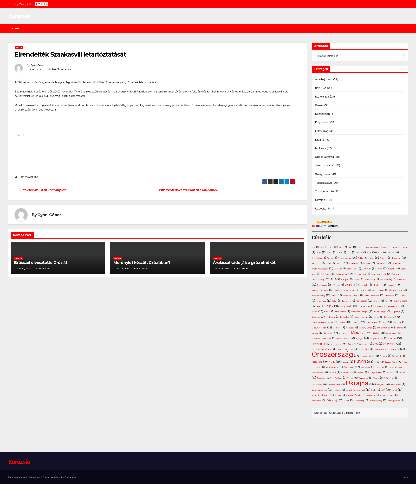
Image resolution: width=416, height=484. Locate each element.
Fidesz (357, 280)
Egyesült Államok (378, 274)
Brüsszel (366, 263)
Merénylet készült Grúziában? (141, 262)
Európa (344, 279)
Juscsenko (389, 296)
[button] (407, 28)
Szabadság (365, 367)
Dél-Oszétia (326, 274)
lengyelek (344, 317)
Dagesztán (396, 263)
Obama (350, 344)
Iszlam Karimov (378, 290)
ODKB (375, 344)
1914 (313, 247)
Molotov (342, 333)
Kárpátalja (395, 312)
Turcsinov (390, 378)
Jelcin (334, 295)
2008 (318, 253)
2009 (329, 253)
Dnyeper (338, 269)
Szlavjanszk (346, 373)
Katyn (334, 301)
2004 (394, 247)
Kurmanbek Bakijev (359, 312)
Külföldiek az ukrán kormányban (42, 190)
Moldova (320, 148)
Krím (326, 311)
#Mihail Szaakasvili (59, 69)
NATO (376, 333)
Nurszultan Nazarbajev (321, 338)
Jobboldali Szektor (351, 295)
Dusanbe (392, 269)
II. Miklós (363, 290)
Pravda (332, 362)
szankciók (380, 367)
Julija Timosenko (371, 296)
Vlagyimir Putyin (353, 395)
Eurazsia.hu (43, 268)
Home (16, 28)
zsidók (346, 401)
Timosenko (363, 378)
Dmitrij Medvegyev (320, 269)
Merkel (400, 328)
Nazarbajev (391, 333)
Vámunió (371, 395)
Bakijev (361, 258)
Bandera (383, 258)
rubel (318, 367)
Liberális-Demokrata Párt (322, 322)
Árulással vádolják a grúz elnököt (244, 262)
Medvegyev (383, 327)
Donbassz (351, 269)
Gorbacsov (322, 285)
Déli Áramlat (341, 274)
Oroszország (323, 165)
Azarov (330, 258)
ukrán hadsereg (319, 390)
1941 (349, 247)
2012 (349, 253)
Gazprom (401, 279)
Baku (372, 258)
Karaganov (321, 301)
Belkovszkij (316, 263)
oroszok (395, 349)
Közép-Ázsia (317, 317)
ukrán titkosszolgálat (355, 390)
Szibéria (332, 373)
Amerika (391, 253)
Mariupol (350, 328)
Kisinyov (379, 306)
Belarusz (320, 88)
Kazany (376, 301)
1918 (341, 247)
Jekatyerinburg (318, 295)
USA (383, 390)
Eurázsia (19, 16)
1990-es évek (372, 247)
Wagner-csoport (387, 395)
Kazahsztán (322, 113)
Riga (405, 362)
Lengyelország (361, 317)
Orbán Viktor (389, 344)
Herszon (391, 285)
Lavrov (332, 317)
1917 (331, 247)
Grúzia (19, 47)
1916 (322, 247)
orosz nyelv (380, 349)
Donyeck (366, 268)
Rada (376, 362)
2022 (380, 253)
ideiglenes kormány (320, 290)
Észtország (322, 96)
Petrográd (396, 356)
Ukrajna (320, 200)
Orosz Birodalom (345, 349)
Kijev (329, 306)
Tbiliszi (350, 378)
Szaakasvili (349, 367)
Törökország (317, 385)
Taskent (338, 378)
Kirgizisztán (322, 122)
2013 (358, 253)
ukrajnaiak (381, 385)
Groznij (336, 285)
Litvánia (320, 139)
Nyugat (359, 338)
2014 (369, 253)
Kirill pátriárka (364, 306)
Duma (379, 269)
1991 (385, 247)
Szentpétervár (395, 367)
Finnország (370, 280)
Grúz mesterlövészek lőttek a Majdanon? (187, 190)
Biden (329, 263)
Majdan (336, 328)
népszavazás (336, 344)
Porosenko (317, 362)
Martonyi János (365, 328)
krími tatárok (340, 312)
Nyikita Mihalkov (343, 339)
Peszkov (383, 356)
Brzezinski (353, 263)
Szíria (402, 373)
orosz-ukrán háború (322, 349)
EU (332, 279)
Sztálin (390, 372)
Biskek (340, 263)
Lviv (384, 322)
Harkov (377, 285)
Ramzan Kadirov (391, 362)
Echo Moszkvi (360, 274)
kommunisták (394, 306)
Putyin (360, 361)
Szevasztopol (318, 373)
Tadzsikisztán (323, 182)
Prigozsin (345, 362)
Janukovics (395, 290)
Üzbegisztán (323, 208)
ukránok (337, 390)
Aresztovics (317, 258)
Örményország (324, 156)
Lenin (376, 317)
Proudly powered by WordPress (24, 477)
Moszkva (358, 333)
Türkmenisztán (324, 191)
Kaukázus (346, 301)
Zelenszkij (331, 400)
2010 (339, 253)
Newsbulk (56, 477)
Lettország (321, 131)
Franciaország (386, 280)
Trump (376, 378)
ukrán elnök (396, 385)
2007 (404, 247)
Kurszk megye (380, 312)
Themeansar (70, 477)
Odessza (363, 344)
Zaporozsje (316, 401)
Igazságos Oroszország (343, 290)
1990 (359, 247)
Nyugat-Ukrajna (376, 338)
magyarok (397, 322)
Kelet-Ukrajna (400, 301)
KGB (319, 306)
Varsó (394, 390)
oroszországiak (368, 356)
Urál (373, 390)
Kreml (314, 311)
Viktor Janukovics (320, 395)
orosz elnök (363, 349)
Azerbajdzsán (323, 79)
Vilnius (338, 395)
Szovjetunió (322, 174)
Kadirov (402, 295)
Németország (318, 344)
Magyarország (319, 327)
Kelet (387, 301)
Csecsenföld (381, 263)
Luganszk (355, 322)
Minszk (315, 333)
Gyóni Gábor (37, 65)
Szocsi (360, 373)
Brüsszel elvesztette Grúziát (40, 262)
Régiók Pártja (332, 367)
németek (392, 338)
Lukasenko (371, 322)
